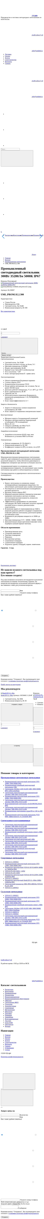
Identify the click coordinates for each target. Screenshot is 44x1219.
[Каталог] (19, 1081)
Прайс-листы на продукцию (11, 684)
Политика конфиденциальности (12, 1057)
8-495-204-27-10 (37, 35)
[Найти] (17, 158)
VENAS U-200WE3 (12, 878)
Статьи (7, 1050)
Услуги (7, 58)
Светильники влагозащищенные (15, 820)
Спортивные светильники (12, 858)
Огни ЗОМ (9, 1023)
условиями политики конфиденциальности (23, 681)
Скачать (7, 63)
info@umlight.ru (37, 51)
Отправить (5, 675)
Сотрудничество (10, 60)
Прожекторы (37, 235)
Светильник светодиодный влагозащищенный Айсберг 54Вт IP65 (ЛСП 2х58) (21, 846)
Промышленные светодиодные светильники (20, 778)
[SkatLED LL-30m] (7, 693)
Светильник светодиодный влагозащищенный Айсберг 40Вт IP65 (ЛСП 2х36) (21, 836)
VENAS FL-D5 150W (12, 873)
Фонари (7, 1026)
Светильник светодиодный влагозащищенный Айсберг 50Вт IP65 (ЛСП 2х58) (21, 793)
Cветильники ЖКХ (12, 1002)
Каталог (8, 1037)
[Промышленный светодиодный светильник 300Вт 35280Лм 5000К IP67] (22, 284)
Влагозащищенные (11, 1019)
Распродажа (9, 235)
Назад (34, 254)
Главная (7, 1035)
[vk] (20, 130)
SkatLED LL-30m (7, 695)
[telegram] (20, 114)
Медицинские (10, 1010)
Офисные (8, 1000)
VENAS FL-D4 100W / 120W (15, 871)
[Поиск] (17, 1098)
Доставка (8, 54)
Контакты (8, 61)
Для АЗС (8, 1021)
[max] (20, 145)
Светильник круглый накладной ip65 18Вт (20, 839)
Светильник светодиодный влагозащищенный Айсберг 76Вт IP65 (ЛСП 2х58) (21, 808)
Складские (8, 1004)
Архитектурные (10, 1006)
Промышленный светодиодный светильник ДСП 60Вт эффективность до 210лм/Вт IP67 (22, 815)
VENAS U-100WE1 (12, 895)
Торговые (8, 1013)
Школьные (8, 1011)
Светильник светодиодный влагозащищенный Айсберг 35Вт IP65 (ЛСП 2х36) (21, 829)
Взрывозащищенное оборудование (17, 999)
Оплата (7, 56)
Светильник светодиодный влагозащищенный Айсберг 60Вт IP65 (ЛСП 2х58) (21, 801)
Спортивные (9, 1008)
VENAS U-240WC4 (12, 912)
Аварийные (9, 1017)
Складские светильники (11, 892)
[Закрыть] (1, 1107)
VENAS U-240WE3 (12, 888)
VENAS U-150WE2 (12, 862)
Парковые (8, 1015)
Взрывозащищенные (12, 997)
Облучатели (9, 1024)
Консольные (17, 235)
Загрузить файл (6, 1204)
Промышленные (27, 235)
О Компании (9, 1048)
